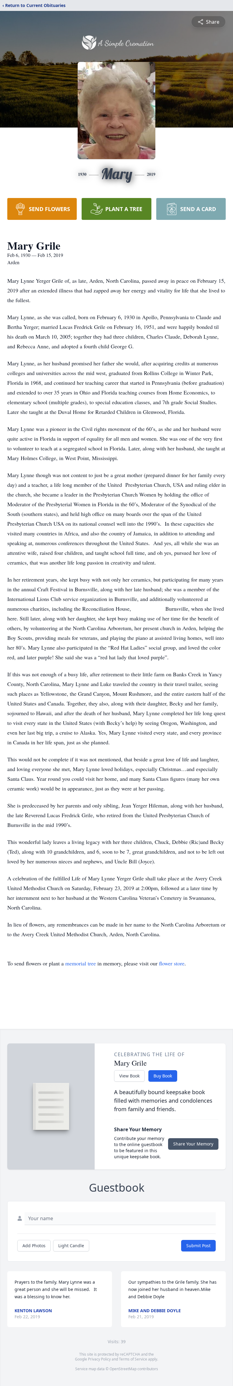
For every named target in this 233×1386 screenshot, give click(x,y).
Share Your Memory (193, 1144)
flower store (171, 963)
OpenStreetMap (123, 1368)
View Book (129, 1076)
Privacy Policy (99, 1359)
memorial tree (80, 963)
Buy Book (163, 1076)
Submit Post (198, 1245)
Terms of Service (133, 1359)
